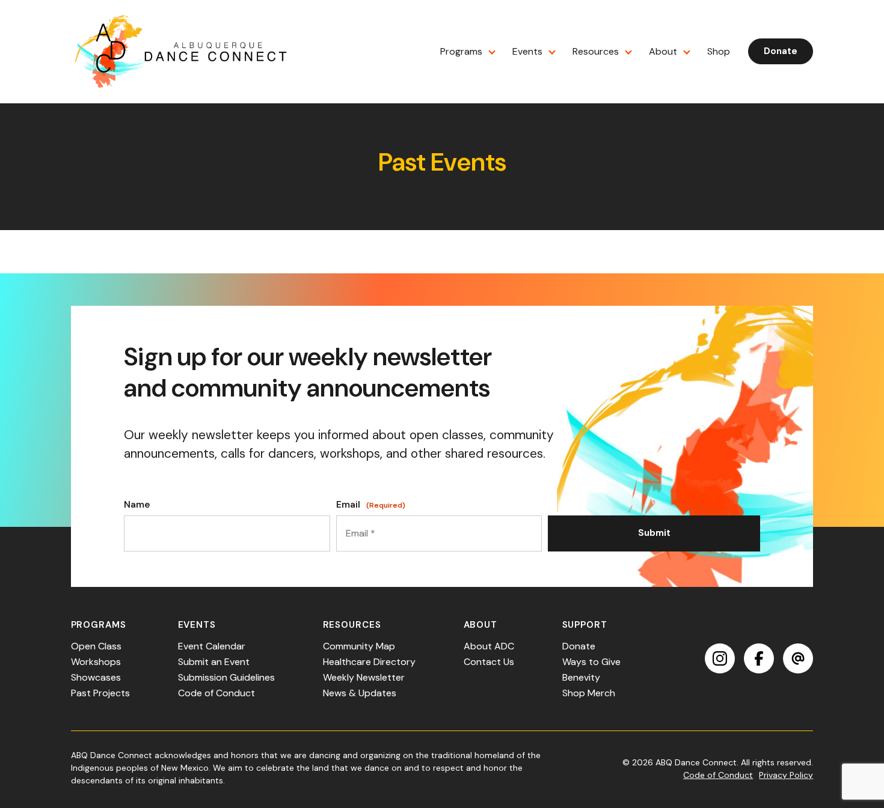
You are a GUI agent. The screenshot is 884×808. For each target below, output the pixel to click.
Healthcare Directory (369, 661)
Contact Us (489, 661)
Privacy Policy (786, 775)
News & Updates (359, 693)
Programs (461, 51)
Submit (654, 533)
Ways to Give (591, 661)
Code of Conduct (216, 693)
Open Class (96, 646)
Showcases (96, 677)
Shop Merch (588, 693)
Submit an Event (214, 661)
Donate (780, 51)
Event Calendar (211, 646)
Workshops (96, 661)
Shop (718, 51)
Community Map (359, 646)
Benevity (581, 677)
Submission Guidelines (226, 677)
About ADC (489, 646)
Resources (595, 51)
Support (584, 625)
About (663, 51)
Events (527, 51)
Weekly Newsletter (364, 677)
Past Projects (100, 693)
